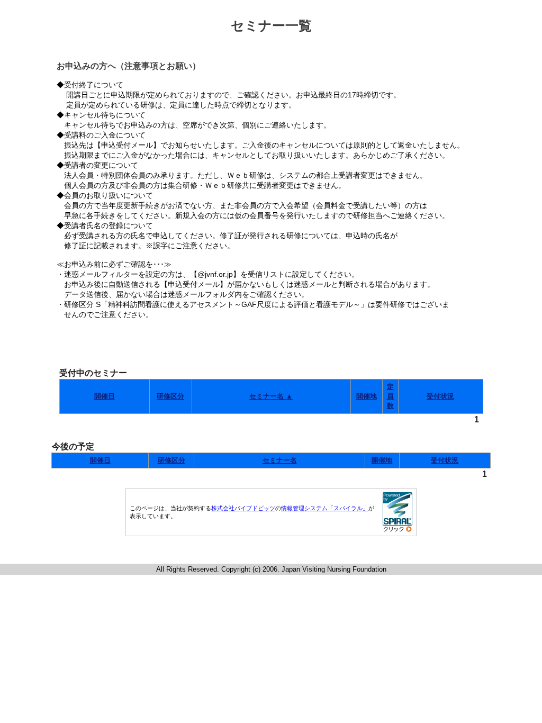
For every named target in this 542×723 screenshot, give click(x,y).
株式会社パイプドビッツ (243, 508)
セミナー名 (280, 460)
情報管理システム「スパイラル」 (324, 508)
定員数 (390, 396)
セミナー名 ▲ (271, 396)
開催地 (366, 396)
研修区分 (170, 396)
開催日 (104, 396)
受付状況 (440, 396)
